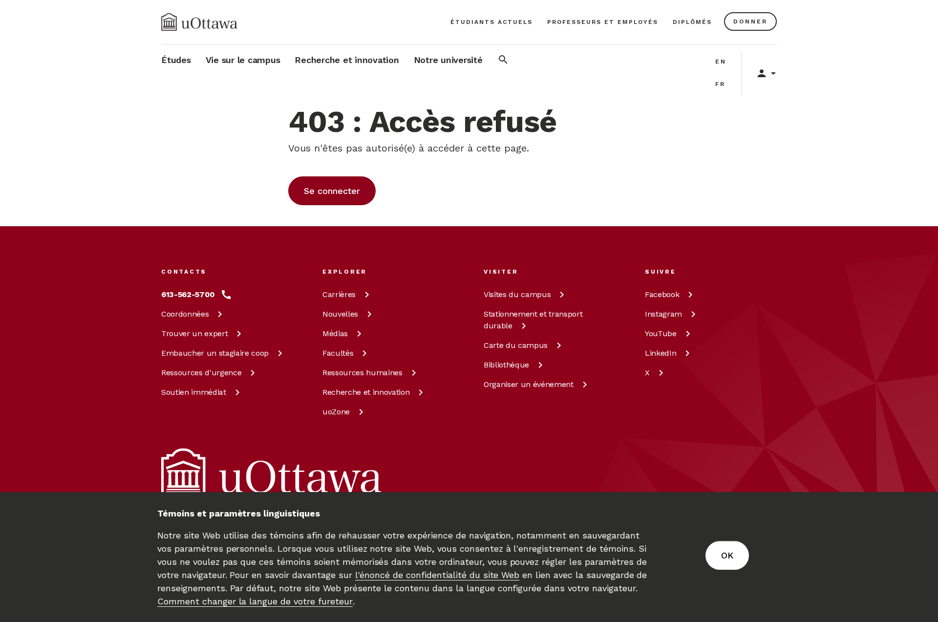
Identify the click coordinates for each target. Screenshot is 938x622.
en (720, 61)
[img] (199, 22)
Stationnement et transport (533, 319)
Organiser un (529, 384)
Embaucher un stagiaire (215, 353)
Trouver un (194, 333)
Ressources (201, 372)
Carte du (516, 345)
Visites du (517, 294)
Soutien (193, 392)
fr (720, 84)
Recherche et (365, 392)
